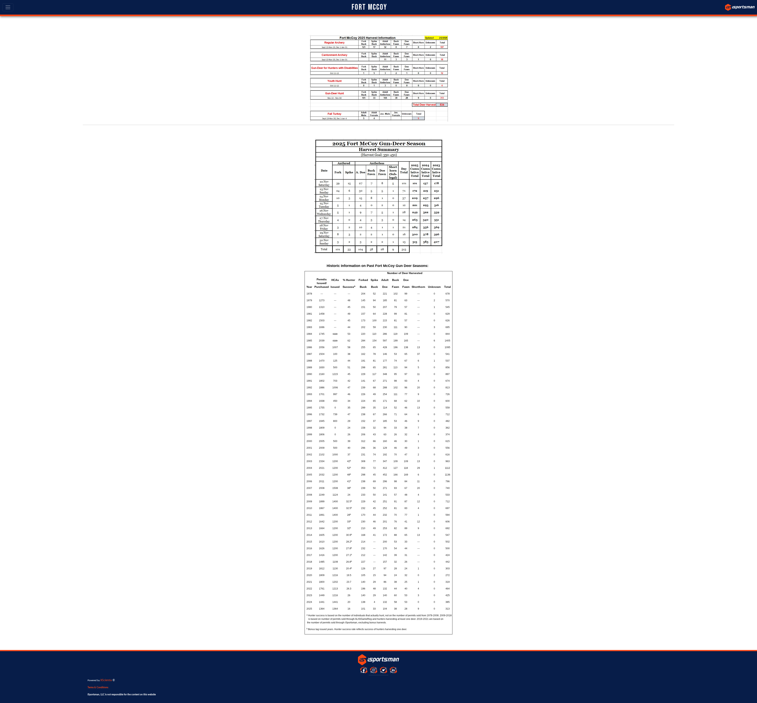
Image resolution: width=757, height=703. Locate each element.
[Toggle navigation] (7, 7)
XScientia (106, 680)
